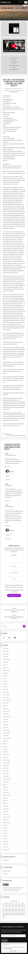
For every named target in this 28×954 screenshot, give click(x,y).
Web (14, 579)
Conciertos (9, 435)
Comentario (14, 555)
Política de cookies (9, 948)
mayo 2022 (5, 662)
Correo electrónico (14, 572)
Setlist (24, 435)
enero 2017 (5, 757)
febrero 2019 (6, 708)
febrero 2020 (6, 692)
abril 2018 (5, 722)
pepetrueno (11, 455)
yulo (10, 485)
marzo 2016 (5, 770)
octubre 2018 (6, 713)
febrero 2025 (6, 648)
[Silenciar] (21, 50)
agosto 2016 (5, 768)
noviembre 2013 (6, 817)
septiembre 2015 (6, 779)
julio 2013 (5, 828)
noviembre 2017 (6, 732)
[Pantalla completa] (23, 50)
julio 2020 (5, 684)
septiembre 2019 (6, 700)
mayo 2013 (5, 833)
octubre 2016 (6, 765)
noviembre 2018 (6, 711)
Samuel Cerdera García (13, 88)
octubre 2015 (6, 776)
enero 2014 (5, 811)
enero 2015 (5, 790)
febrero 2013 (6, 841)
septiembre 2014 (6, 795)
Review (20, 435)
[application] (14, 46)
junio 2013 (5, 830)
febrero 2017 (6, 754)
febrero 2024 (6, 654)
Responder (7, 466)
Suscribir (5, 940)
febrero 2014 (6, 809)
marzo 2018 (5, 724)
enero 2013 (5, 844)
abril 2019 (5, 705)
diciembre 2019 (6, 694)
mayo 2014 (5, 800)
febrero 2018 (6, 727)
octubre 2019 (6, 697)
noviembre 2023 (6, 659)
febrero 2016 (6, 773)
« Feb (4, 918)
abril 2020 (5, 686)
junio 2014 (5, 798)
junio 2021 (5, 675)
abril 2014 (5, 803)
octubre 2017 (6, 735)
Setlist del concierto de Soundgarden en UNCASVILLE (14, 617)
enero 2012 (5, 847)
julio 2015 (5, 784)
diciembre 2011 (6, 849)
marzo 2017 (5, 751)
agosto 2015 (5, 781)
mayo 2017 (5, 749)
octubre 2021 (6, 673)
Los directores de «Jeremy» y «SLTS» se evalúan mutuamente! (14, 610)
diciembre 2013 (6, 814)
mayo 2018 (5, 719)
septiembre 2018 (6, 716)
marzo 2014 (5, 806)
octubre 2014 (6, 792)
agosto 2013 (5, 825)
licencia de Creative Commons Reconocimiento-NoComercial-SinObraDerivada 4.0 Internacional (13, 889)
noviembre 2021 (6, 670)
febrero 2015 (6, 787)
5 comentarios (19, 90)
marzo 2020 (5, 689)
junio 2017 (5, 746)
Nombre (14, 566)
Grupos (10, 434)
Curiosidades (5, 434)
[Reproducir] (5, 50)
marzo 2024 (5, 651)
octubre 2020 (6, 681)
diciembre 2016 (6, 760)
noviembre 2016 (6, 762)
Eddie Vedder (15, 435)
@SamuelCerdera (7, 871)
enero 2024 (5, 656)
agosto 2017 (5, 741)
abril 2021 (5, 678)
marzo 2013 (5, 838)
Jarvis (10, 506)
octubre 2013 (6, 819)
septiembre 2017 (6, 738)
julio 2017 (5, 743)
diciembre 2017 (6, 730)
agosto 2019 (5, 703)
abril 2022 (5, 665)
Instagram (5, 873)
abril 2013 (5, 836)
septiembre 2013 (6, 822)
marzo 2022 (5, 667)
